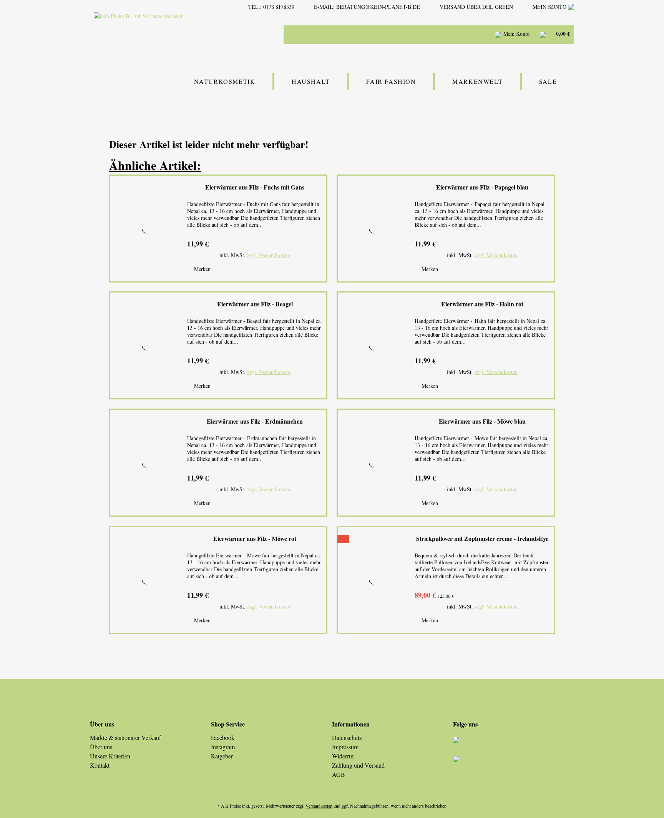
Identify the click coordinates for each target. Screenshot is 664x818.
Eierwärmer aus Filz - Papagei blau (482, 187)
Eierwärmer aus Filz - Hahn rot (482, 304)
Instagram (223, 747)
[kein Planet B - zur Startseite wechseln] (160, 34)
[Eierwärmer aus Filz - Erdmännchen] (146, 462)
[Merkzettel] (478, 34)
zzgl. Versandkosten (268, 255)
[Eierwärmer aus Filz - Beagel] (146, 345)
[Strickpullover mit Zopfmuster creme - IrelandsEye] (374, 580)
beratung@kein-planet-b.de (378, 6)
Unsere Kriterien (110, 756)
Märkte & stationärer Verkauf (125, 737)
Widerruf (343, 756)
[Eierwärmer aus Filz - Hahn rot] (374, 345)
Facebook (222, 737)
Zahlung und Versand (358, 765)
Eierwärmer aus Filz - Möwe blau (482, 421)
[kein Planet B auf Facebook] (513, 765)
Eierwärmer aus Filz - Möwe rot (254, 539)
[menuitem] (409, 34)
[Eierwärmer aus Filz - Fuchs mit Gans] (146, 228)
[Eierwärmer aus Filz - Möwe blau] (374, 462)
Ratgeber (222, 756)
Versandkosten (318, 806)
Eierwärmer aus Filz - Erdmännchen (255, 421)
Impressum (345, 747)
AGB (338, 774)
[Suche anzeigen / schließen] (459, 34)
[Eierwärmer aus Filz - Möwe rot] (146, 580)
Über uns (101, 747)
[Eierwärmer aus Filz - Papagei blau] (374, 228)
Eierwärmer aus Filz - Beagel (255, 304)
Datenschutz (347, 737)
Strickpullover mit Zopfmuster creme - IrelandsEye (482, 539)
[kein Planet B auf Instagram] (513, 746)
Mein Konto (550, 6)
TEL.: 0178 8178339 (271, 6)
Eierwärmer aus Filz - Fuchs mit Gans (254, 187)
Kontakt (100, 765)
